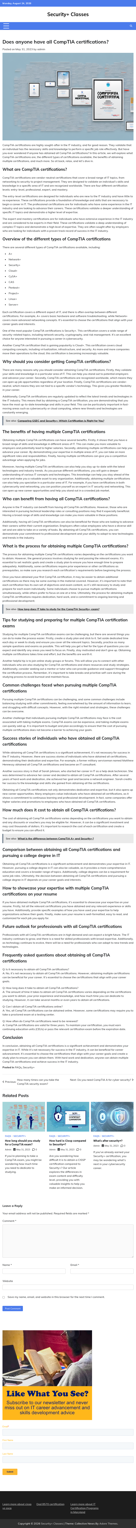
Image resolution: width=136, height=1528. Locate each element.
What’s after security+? (107, 1140)
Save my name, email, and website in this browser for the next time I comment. (56, 1297)
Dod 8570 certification (50, 1504)
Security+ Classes (68, 14)
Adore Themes (108, 1523)
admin (41, 49)
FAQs (18, 1067)
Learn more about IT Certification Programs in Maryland (84, 1508)
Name (7, 1264)
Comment (9, 1220)
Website (7, 1281)
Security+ (29, 1067)
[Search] (131, 25)
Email (74, 1264)
